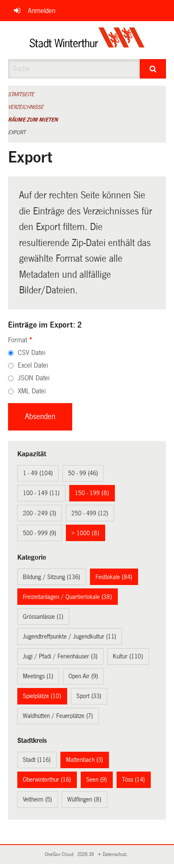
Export (16, 132)
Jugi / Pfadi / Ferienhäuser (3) (60, 656)
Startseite (21, 95)
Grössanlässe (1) (43, 616)
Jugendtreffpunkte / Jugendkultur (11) (69, 636)
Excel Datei (33, 365)
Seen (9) (96, 779)
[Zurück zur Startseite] (87, 40)
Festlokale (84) (113, 577)
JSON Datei (33, 378)
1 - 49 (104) (38, 473)
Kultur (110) (128, 656)
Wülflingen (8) (84, 799)
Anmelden (41, 10)
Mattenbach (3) (84, 759)
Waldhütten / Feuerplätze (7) (58, 715)
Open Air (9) (83, 676)
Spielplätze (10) (42, 696)
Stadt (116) (37, 759)
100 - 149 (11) (41, 493)
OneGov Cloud (60, 854)
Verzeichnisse (26, 107)
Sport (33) (88, 696)
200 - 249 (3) (39, 513)
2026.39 (86, 854)
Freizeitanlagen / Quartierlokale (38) (67, 596)
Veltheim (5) (37, 799)
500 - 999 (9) (39, 533)
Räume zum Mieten (33, 120)
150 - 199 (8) (92, 493)
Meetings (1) (38, 676)
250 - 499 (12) (89, 513)
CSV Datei (31, 352)
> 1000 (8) (85, 533)
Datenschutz (116, 854)
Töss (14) (133, 779)
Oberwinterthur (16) (47, 779)
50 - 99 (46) (83, 473)
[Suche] (153, 69)
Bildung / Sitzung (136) (51, 577)
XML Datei (32, 391)
